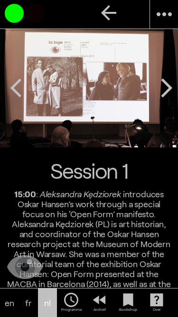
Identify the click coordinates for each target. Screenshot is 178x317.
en (9, 303)
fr (28, 303)
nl (47, 303)
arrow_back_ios (16, 88)
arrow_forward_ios (166, 88)
